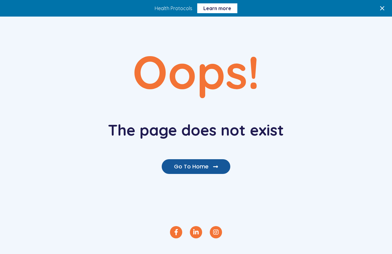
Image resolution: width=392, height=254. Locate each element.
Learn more (217, 8)
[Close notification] (382, 8)
